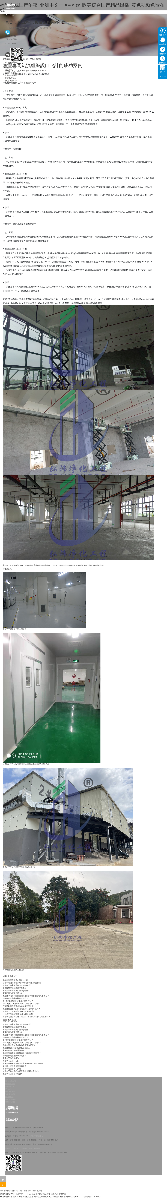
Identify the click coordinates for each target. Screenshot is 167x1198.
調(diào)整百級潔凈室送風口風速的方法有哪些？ (22, 1043)
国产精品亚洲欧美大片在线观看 (46, 1197)
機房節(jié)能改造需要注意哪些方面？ (18, 1001)
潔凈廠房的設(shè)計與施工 (14, 1050)
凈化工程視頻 (10, 68)
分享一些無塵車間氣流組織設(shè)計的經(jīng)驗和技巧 (81, 565)
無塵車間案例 (10, 73)
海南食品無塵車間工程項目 (14, 970)
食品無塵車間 (10, 65)
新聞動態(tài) (10, 78)
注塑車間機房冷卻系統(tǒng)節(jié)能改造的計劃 (22, 983)
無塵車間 (61, 95)
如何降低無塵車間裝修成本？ (14, 1056)
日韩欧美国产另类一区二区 (71, 1197)
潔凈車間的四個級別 (11, 1058)
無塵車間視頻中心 (36, 1136)
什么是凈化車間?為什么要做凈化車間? (18, 1014)
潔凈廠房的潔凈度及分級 (13, 993)
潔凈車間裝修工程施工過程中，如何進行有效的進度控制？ (26, 1017)
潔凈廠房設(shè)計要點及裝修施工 (16, 1048)
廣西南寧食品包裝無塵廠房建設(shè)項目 (19, 867)
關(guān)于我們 (11, 81)
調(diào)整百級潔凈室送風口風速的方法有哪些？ (22, 1004)
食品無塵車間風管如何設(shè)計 (15, 980)
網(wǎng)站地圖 (34, 1148)
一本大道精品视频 (26, 1197)
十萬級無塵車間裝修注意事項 (14, 988)
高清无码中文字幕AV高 (91, 1197)
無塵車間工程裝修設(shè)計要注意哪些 (18, 1011)
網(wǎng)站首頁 (11, 62)
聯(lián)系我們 (11, 83)
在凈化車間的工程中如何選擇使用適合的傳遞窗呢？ (24, 1063)
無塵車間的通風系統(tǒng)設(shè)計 (17, 985)
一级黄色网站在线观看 (9, 1197)
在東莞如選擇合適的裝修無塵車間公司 (18, 1006)
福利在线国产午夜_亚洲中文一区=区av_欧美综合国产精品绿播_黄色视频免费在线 (33, 1194)
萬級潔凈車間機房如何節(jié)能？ (16, 991)
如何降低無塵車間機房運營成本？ (16, 998)
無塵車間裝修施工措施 (12, 1069)
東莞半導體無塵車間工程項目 (14, 629)
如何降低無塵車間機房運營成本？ (16, 1037)
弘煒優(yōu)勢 (11, 75)
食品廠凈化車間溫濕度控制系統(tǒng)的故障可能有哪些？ (26, 996)
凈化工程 (9, 70)
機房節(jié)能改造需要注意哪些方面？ (18, 1040)
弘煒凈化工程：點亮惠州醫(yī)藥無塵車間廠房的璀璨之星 (26, 764)
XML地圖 (24, 1148)
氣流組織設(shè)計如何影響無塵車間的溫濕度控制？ (31, 565)
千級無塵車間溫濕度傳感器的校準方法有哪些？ (22, 1053)
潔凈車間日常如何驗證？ (13, 1074)
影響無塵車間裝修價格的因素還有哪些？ (19, 1045)
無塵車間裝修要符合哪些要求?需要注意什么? (21, 1071)
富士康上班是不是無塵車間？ (14, 1066)
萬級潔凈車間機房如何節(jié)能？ (16, 1030)
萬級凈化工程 (10, 1086)
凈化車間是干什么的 (11, 1061)
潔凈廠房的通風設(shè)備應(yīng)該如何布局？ (21, 1009)
